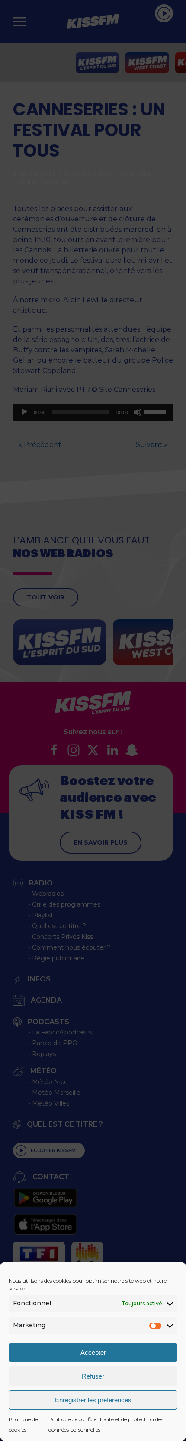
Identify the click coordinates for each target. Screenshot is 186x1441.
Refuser (93, 1376)
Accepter (93, 1352)
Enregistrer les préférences (93, 1400)
